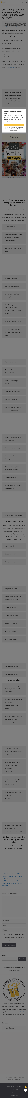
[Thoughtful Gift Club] (3, 2)
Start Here (22, 1012)
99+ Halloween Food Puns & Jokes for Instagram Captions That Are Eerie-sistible (13, 883)
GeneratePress (14, 1095)
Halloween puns (11, 67)
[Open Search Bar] (22, 2)
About (12, 1086)
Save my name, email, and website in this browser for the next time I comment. (14, 937)
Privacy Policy (14, 1089)
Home (8, 1086)
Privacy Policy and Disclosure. (12, 26)
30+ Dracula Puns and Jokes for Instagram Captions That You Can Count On (13, 876)
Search (4, 955)
